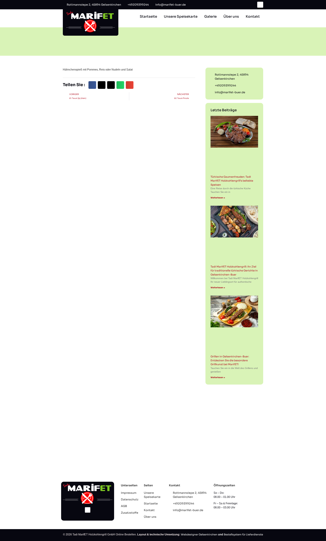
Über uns (231, 16)
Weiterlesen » (218, 197)
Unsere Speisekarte (180, 16)
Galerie (210, 16)
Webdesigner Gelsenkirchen (199, 534)
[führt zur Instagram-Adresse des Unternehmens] (260, 5)
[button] (92, 85)
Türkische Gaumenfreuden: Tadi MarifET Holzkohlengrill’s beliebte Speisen (232, 180)
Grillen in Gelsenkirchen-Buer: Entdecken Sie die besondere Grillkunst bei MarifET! (230, 360)
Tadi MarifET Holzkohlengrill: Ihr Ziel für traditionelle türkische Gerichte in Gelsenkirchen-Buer (234, 270)
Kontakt (253, 16)
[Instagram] (87, 510)
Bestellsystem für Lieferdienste (243, 534)
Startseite (148, 16)
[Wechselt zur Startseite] (90, 21)
